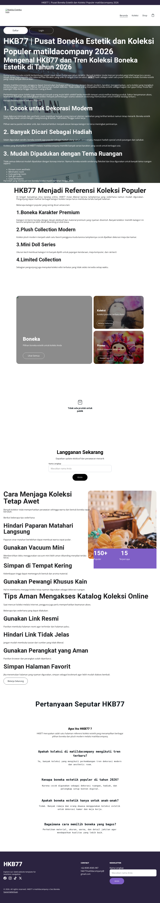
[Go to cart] (152, 15)
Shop (144, 15)
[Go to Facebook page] (5, 878)
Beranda (124, 15)
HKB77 (91, 77)
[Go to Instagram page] (10, 878)
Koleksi (135, 15)
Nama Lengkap (55, 463)
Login (41, 30)
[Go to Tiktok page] (15, 878)
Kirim (80, 477)
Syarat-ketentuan (11, 892)
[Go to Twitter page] (20, 878)
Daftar (16, 30)
